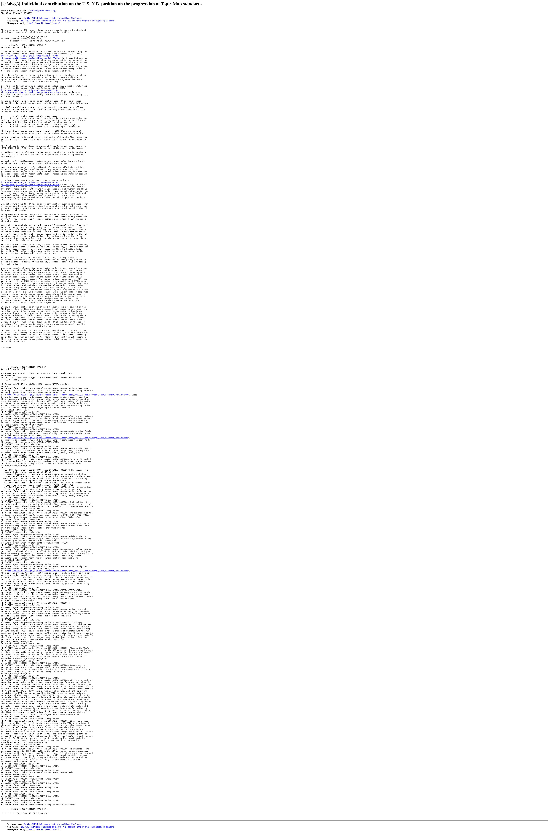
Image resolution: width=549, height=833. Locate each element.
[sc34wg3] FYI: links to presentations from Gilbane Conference (52, 18)
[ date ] (30, 23)
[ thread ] (38, 23)
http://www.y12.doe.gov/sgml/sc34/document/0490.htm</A (97, 571)
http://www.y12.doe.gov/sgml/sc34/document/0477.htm (29, 56)
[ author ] (56, 23)
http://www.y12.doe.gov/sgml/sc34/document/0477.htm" (37, 395)
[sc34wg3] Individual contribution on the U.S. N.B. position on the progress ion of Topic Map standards (68, 20)
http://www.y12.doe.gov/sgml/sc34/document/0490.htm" (37, 571)
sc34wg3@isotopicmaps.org (42, 10)
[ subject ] (46, 23)
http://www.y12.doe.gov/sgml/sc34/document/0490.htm (29, 182)
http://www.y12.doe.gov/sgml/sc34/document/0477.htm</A (97, 395)
